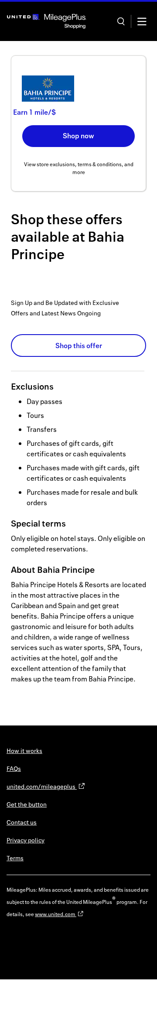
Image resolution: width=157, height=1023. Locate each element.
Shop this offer (78, 345)
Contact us (22, 822)
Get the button (27, 804)
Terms (15, 858)
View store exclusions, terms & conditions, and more (78, 168)
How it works (24, 750)
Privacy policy (25, 840)
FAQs (14, 768)
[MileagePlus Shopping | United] (46, 21)
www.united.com (55, 914)
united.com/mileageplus (42, 786)
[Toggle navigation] (141, 21)
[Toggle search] (120, 21)
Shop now (78, 135)
